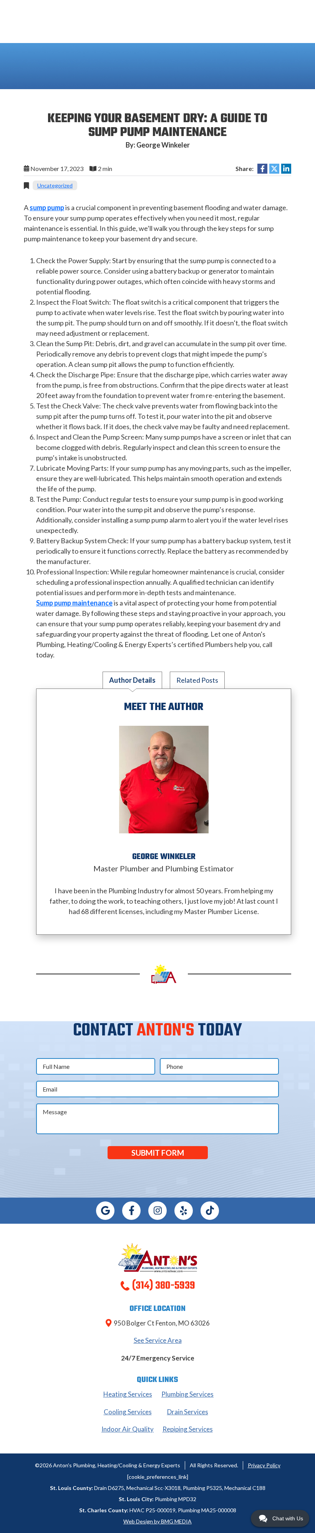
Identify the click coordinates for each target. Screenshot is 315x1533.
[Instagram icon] (157, 1210)
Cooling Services (128, 1412)
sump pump (47, 207)
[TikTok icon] (210, 1210)
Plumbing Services (187, 1394)
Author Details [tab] (132, 680)
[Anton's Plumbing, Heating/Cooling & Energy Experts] (157, 1257)
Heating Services (127, 1394)
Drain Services (187, 1412)
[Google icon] (105, 1210)
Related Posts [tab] (197, 680)
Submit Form (157, 1152)
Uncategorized (55, 185)
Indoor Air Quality (127, 1429)
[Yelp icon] (183, 1210)
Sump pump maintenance (74, 603)
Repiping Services (187, 1429)
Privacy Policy (264, 1465)
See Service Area (158, 1340)
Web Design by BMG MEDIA (157, 1521)
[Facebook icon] (131, 1210)
